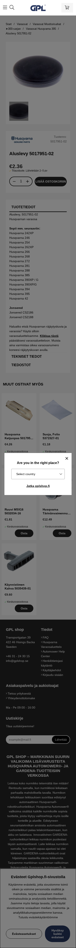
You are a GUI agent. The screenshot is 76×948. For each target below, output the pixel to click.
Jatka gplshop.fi (38, 486)
